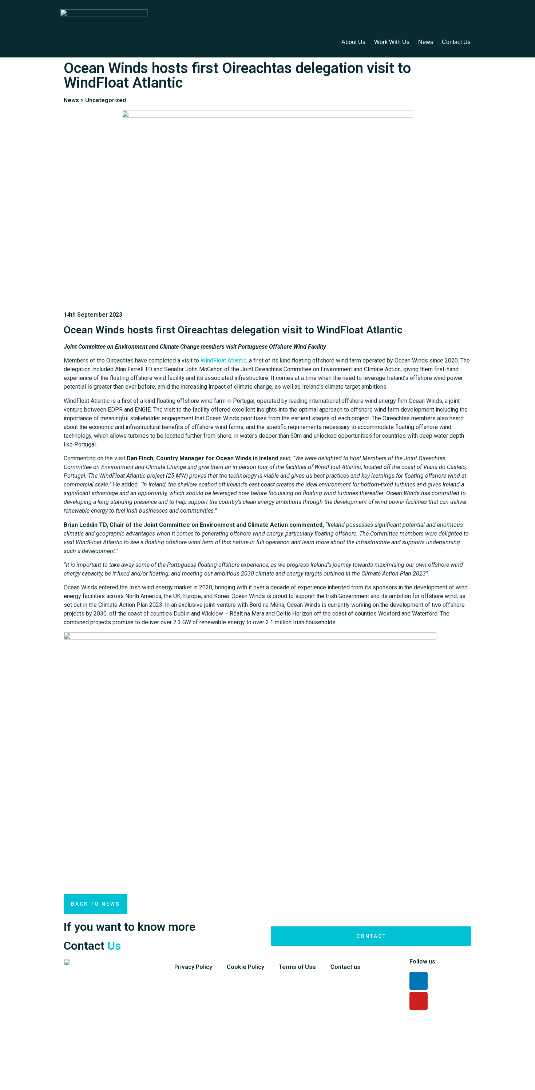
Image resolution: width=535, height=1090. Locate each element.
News (425, 42)
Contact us (456, 42)
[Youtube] (418, 1001)
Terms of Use (297, 966)
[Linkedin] (418, 981)
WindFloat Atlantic (223, 360)
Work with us (391, 42)
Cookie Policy (245, 966)
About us (353, 42)
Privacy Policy (193, 966)
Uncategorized (105, 100)
